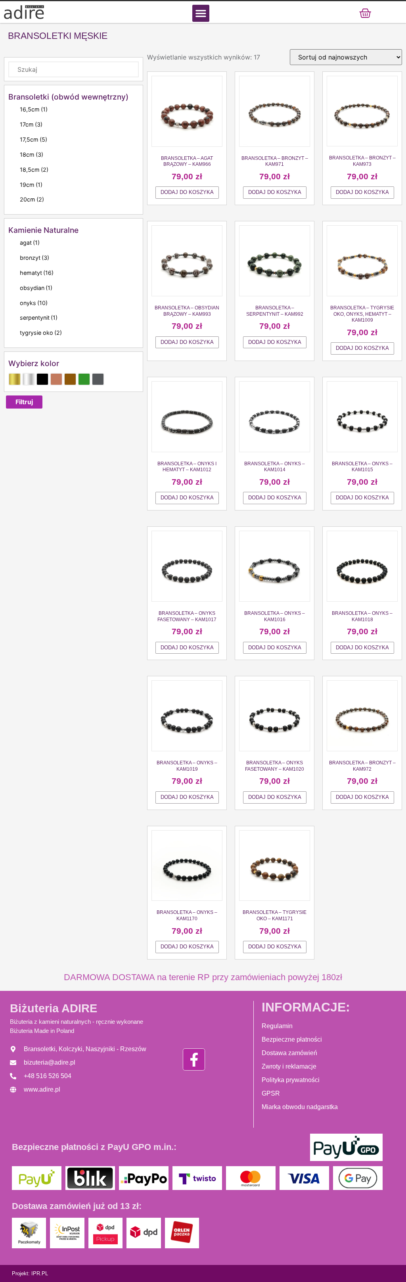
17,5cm (33, 139)
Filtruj (24, 402)
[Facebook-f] (194, 1059)
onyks (34, 302)
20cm (32, 199)
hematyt (37, 272)
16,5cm (34, 109)
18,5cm (34, 169)
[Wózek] (365, 13)
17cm (31, 124)
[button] (200, 13)
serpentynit (38, 317)
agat (30, 242)
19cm (31, 184)
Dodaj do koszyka (187, 192)
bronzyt (34, 257)
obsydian (36, 287)
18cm (31, 154)
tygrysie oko (41, 332)
